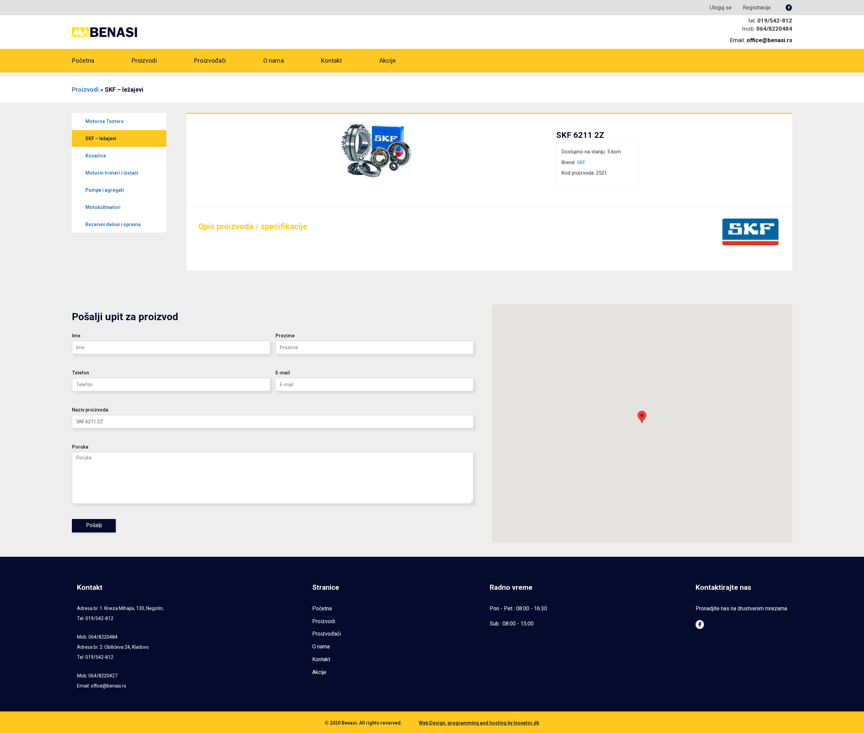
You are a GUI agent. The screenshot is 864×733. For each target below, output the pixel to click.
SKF (581, 162)
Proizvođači (210, 60)
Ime (76, 335)
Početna (83, 60)
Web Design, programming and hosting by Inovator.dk (479, 723)
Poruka (80, 447)
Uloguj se (721, 7)
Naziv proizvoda (90, 410)
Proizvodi (144, 60)
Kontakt (331, 60)
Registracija (757, 7)
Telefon (80, 372)
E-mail (282, 372)
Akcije (387, 60)
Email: (761, 40)
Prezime (285, 335)
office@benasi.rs (108, 686)
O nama (273, 60)
